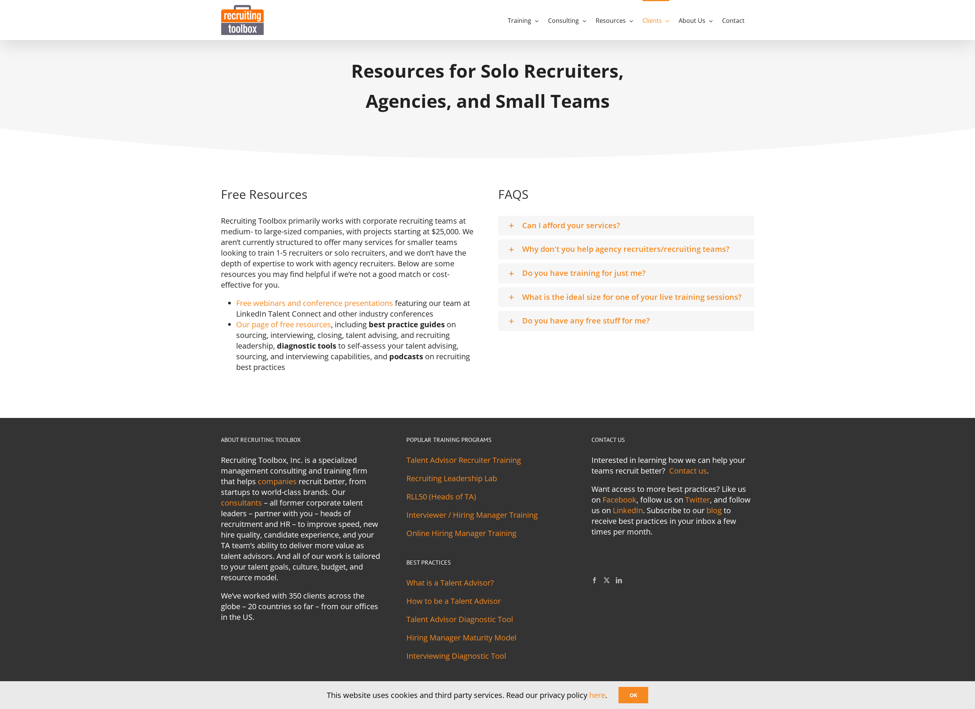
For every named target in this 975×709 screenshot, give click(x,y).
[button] (626, 226)
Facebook (619, 500)
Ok (633, 695)
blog (714, 510)
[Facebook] (594, 580)
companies (277, 481)
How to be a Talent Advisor (453, 601)
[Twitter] (607, 580)
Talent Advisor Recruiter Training (463, 460)
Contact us (688, 471)
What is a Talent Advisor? (450, 583)
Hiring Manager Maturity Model (461, 637)
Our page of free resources (283, 324)
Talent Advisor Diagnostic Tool (459, 619)
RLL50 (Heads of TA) (441, 496)
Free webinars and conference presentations (314, 303)
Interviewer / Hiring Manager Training (472, 515)
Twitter (697, 500)
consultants (241, 503)
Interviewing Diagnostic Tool (456, 656)
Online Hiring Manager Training (461, 533)
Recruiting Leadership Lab (451, 478)
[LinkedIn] (619, 580)
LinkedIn (628, 510)
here (597, 695)
